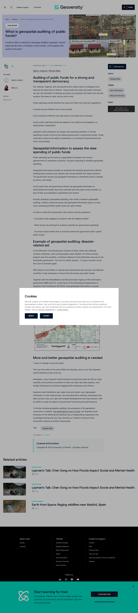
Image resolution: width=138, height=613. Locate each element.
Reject (31, 316)
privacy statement (46, 310)
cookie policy (62, 310)
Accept (46, 316)
